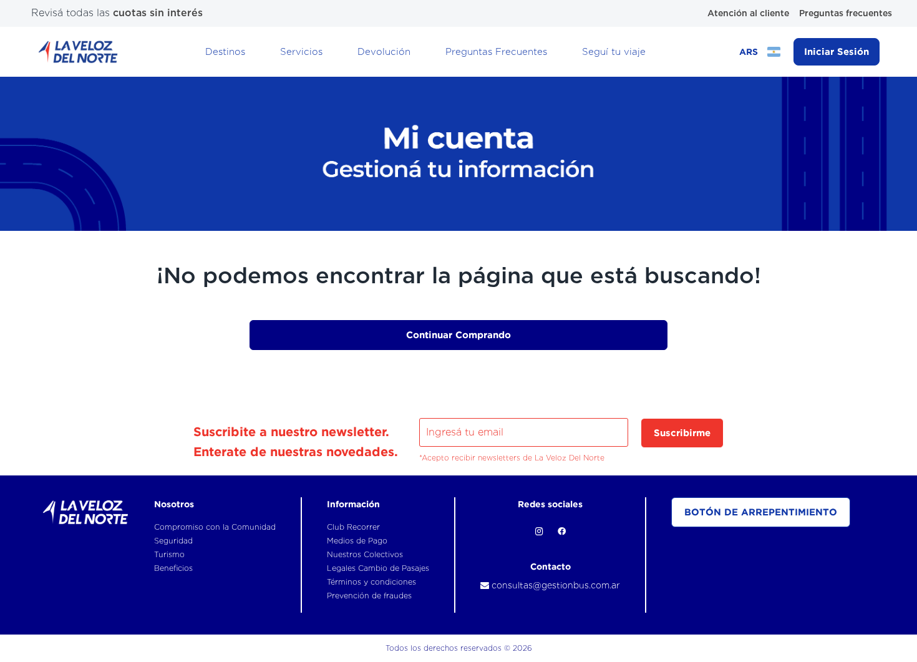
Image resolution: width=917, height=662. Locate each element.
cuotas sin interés (158, 13)
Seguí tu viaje (614, 51)
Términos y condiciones (371, 582)
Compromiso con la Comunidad (215, 527)
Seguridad (173, 540)
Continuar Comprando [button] (458, 334)
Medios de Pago (357, 540)
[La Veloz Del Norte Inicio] (78, 52)
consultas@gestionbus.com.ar (554, 585)
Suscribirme (682, 432)
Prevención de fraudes (369, 595)
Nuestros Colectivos (365, 554)
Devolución (383, 51)
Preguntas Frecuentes (496, 51)
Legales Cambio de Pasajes (378, 568)
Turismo (169, 554)
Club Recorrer (353, 527)
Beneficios (173, 568)
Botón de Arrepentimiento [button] (760, 512)
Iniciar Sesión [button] (836, 51)
